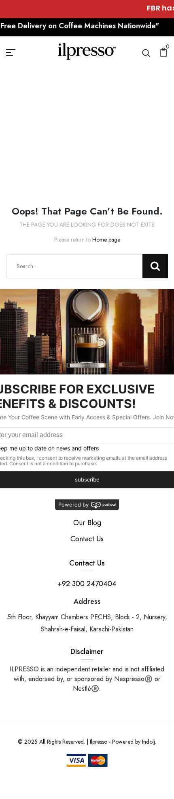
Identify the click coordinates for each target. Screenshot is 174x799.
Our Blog (87, 522)
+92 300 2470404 (87, 583)
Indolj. (149, 742)
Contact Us (87, 539)
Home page (106, 239)
